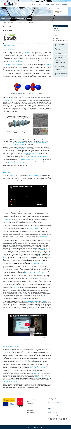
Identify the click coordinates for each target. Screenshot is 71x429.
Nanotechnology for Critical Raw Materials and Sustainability (61, 68)
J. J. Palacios (43, 301)
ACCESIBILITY (41, 426)
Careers (57, 4)
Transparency (64, 4)
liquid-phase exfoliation (33, 228)
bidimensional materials (30, 215)
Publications (57, 30)
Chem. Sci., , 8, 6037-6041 (43, 376)
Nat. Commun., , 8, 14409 (27, 308)
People (56, 28)
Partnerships (46, 4)
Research (40, 4)
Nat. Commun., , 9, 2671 (38, 156)
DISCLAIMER (29, 426)
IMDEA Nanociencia (32, 4)
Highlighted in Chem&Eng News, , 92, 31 (37, 99)
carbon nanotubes (33, 43)
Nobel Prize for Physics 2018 (44, 372)
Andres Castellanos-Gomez (31, 301)
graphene (13, 175)
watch (41, 180)
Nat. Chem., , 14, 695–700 (15, 289)
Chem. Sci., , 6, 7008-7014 (37, 367)
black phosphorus (9, 221)
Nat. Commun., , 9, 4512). (11, 381)
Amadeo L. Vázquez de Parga (21, 259)
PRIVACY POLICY (35, 426)
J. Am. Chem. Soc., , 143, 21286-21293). (18, 162)
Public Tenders (30, 412)
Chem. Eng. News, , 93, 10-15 (17, 61)
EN (49, 8)
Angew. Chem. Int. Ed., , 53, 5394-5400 (14, 99)
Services (52, 4)
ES (51, 8)
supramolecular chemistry (9, 45)
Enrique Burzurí (15, 287)
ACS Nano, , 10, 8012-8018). (32, 153)
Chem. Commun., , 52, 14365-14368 (34, 272)
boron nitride (11, 218)
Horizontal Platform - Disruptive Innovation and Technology (61, 73)
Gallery (56, 35)
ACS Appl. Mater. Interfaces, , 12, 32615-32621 (30, 159)
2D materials (41, 43)
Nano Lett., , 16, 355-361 (38, 263)
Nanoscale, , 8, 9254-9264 (24, 148)
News (55, 33)
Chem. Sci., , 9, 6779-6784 (38, 142)
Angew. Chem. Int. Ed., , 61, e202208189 (14, 144)
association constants (8, 354)
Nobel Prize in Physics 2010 (35, 175)
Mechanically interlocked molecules (11, 64)
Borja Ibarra (36, 373)
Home (4, 22)
